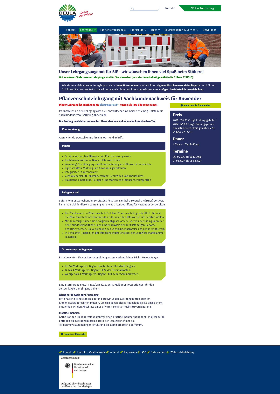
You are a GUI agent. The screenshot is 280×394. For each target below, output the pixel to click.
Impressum (130, 352)
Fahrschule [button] (137, 30)
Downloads (209, 30)
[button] (71, 50)
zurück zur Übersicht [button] (74, 334)
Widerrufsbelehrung (182, 352)
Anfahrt (114, 352)
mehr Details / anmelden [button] (196, 105)
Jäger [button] (154, 30)
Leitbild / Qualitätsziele (91, 352)
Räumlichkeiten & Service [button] (180, 30)
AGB (143, 352)
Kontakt (169, 8)
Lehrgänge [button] (86, 30)
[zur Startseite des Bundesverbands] (76, 12)
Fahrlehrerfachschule (113, 30)
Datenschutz (158, 352)
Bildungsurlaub (109, 104)
